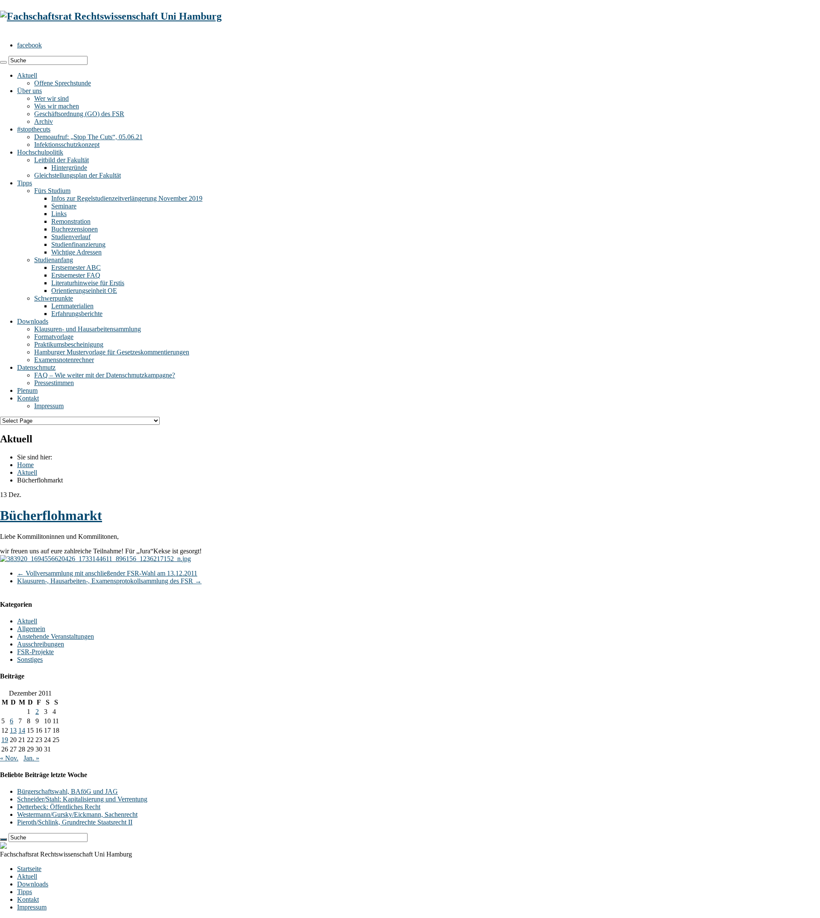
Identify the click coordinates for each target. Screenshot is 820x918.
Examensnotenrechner (64, 359)
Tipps (24, 183)
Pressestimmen (54, 382)
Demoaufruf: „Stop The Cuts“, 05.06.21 (88, 136)
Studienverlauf (71, 236)
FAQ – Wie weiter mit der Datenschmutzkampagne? (104, 375)
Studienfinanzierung (78, 244)
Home (25, 464)
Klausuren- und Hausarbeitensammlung (87, 329)
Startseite (29, 868)
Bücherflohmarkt (51, 515)
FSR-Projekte (35, 651)
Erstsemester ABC (76, 267)
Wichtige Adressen (76, 252)
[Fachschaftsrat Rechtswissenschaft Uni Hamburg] (111, 16)
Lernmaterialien (72, 306)
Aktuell (27, 75)
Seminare (63, 206)
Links (59, 213)
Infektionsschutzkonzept (67, 144)
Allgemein (31, 628)
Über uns (29, 90)
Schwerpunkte (53, 298)
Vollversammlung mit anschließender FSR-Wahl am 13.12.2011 (107, 573)
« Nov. (9, 758)
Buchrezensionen (74, 229)
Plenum (27, 390)
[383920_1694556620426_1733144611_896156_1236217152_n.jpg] (95, 558)
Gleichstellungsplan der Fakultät (77, 175)
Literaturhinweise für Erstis (87, 283)
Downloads (32, 321)
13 (13, 730)
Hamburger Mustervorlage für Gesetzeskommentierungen (111, 352)
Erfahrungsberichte (76, 313)
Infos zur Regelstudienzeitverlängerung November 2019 (126, 198)
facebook (29, 45)
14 (21, 730)
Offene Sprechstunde (62, 83)
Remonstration (71, 221)
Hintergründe (69, 167)
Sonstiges (30, 659)
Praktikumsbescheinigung (68, 344)
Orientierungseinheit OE (84, 290)
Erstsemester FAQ (75, 275)
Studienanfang (53, 259)
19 (4, 739)
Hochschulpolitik (40, 152)
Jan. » (31, 758)
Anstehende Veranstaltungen (55, 636)
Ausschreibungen (40, 644)
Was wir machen (56, 106)
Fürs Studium (52, 190)
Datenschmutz (36, 367)
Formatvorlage (53, 336)
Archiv (43, 121)
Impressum (49, 405)
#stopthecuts (33, 129)
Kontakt (28, 398)
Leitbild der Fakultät (61, 160)
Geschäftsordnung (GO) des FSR (79, 113)
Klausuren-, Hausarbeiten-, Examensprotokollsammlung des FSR (109, 581)
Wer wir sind (51, 98)
